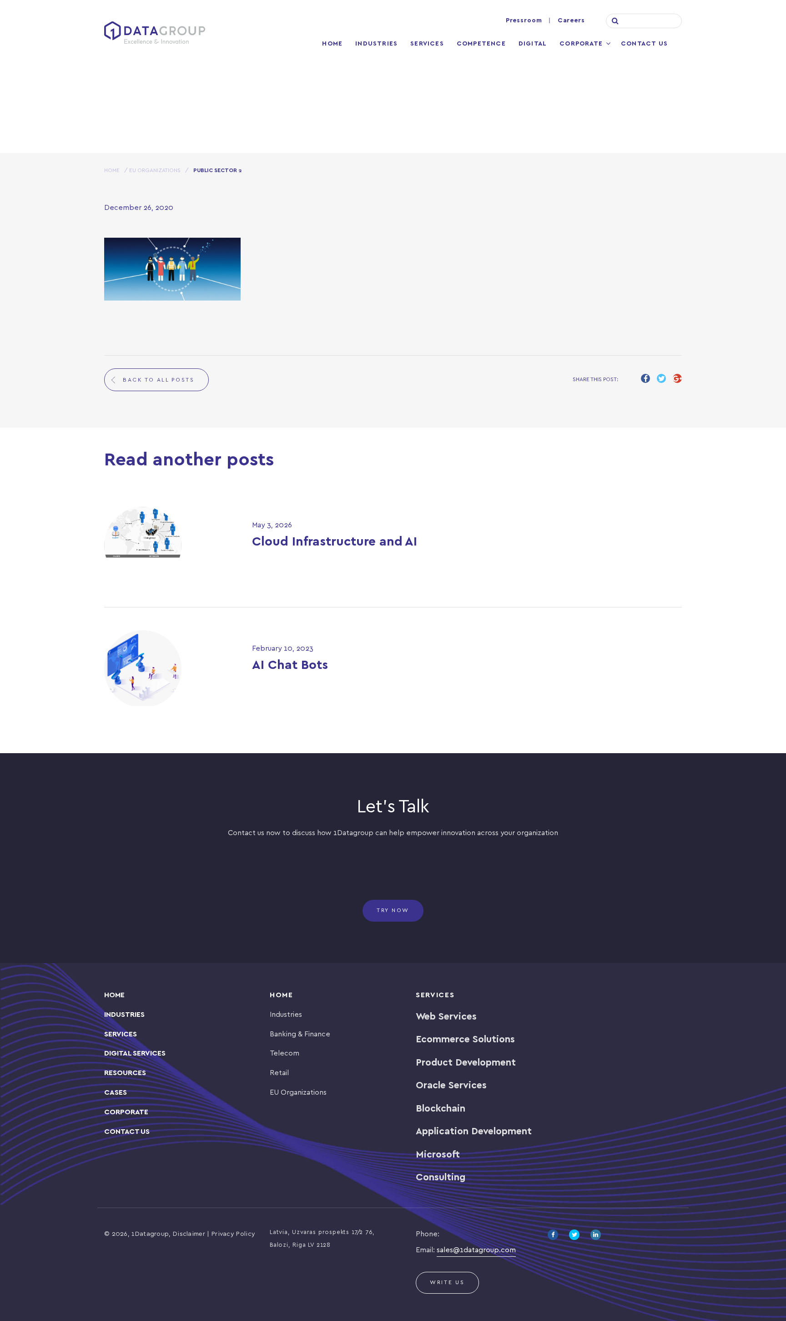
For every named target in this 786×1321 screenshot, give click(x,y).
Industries (376, 44)
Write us (447, 1282)
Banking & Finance (300, 1034)
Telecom (284, 1053)
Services (427, 44)
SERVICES (120, 1034)
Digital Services (135, 1053)
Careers (571, 20)
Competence (481, 44)
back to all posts (159, 380)
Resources (125, 1073)
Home (332, 44)
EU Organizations (155, 170)
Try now (393, 910)
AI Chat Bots (290, 665)
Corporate (581, 44)
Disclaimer (189, 1234)
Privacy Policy (233, 1234)
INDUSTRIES (124, 1015)
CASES (115, 1093)
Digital (533, 44)
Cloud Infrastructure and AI (334, 542)
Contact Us (644, 44)
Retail (279, 1073)
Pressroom (524, 20)
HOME (112, 170)
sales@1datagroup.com (476, 1250)
